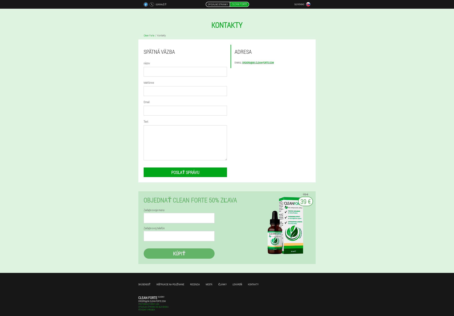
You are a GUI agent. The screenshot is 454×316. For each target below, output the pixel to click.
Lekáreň (237, 284)
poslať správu (185, 172)
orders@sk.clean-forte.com (258, 62)
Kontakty (253, 284)
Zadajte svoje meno (154, 210)
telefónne (149, 82)
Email (147, 102)
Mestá (209, 284)
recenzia (195, 284)
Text (146, 121)
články (222, 284)
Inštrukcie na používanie (170, 284)
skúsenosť (144, 284)
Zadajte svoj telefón (154, 228)
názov (147, 63)
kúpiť (179, 253)
